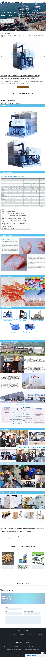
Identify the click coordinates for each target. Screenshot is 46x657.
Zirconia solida (3, 529)
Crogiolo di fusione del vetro (31, 529)
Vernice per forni (11, 528)
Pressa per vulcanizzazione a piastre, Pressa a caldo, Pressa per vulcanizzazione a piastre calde (22, 536)
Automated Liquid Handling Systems (14, 649)
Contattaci (23, 638)
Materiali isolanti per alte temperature (23, 531)
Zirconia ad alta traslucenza (10, 531)
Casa (3, 33)
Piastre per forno (3, 528)
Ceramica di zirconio (39, 528)
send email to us (24, 87)
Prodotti (8, 33)
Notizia (22, 634)
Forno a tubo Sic (10, 529)
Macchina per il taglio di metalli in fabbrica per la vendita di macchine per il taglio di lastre (19, 538)
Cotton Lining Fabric (20, 646)
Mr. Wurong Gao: (7, 589)
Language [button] (43, 2)
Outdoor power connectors (9, 646)
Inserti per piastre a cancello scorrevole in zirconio (24, 528)
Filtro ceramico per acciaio (19, 529)
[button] (35, 2)
